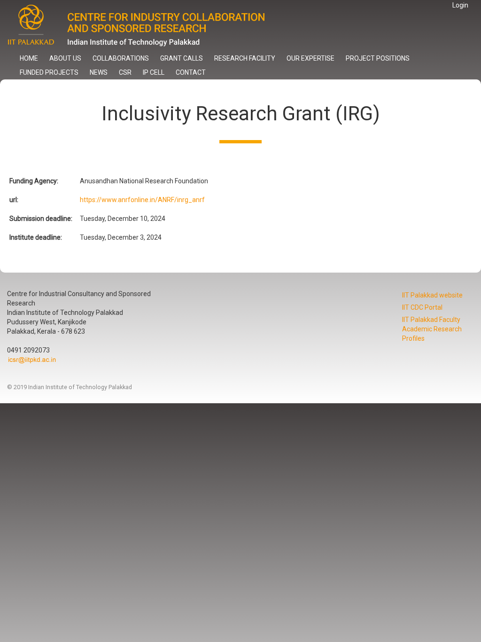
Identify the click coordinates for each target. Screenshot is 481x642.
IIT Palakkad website (432, 295)
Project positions (378, 58)
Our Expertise (310, 58)
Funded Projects (49, 72)
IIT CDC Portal (422, 307)
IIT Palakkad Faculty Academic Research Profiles (432, 329)
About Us (65, 58)
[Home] (144, 25)
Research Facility (244, 58)
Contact (191, 72)
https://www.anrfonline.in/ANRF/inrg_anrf (142, 200)
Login (460, 5)
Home (29, 58)
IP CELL (153, 72)
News (99, 72)
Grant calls (181, 58)
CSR (125, 72)
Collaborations (121, 58)
